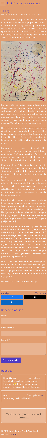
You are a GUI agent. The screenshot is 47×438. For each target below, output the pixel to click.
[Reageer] (42, 378)
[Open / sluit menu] (3, 3)
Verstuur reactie (11, 360)
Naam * (5, 315)
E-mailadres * (7, 327)
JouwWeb (23, 417)
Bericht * (5, 340)
